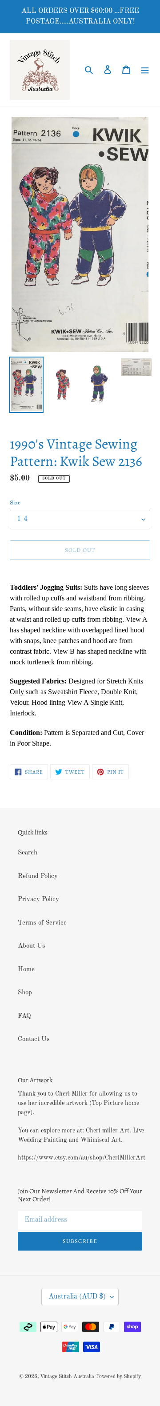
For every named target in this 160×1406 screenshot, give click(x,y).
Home (26, 969)
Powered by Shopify (118, 1376)
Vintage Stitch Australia (67, 1376)
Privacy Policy (38, 899)
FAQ (24, 1016)
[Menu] (145, 69)
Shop (25, 992)
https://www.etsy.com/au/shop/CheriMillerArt (81, 1158)
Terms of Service (42, 923)
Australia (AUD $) (77, 1296)
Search (27, 853)
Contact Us (34, 1039)
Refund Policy (38, 876)
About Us (31, 946)
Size (15, 503)
